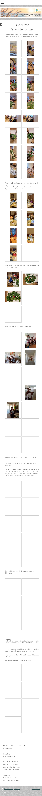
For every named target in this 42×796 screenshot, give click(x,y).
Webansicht (36, 789)
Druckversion (8, 789)
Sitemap (17, 789)
